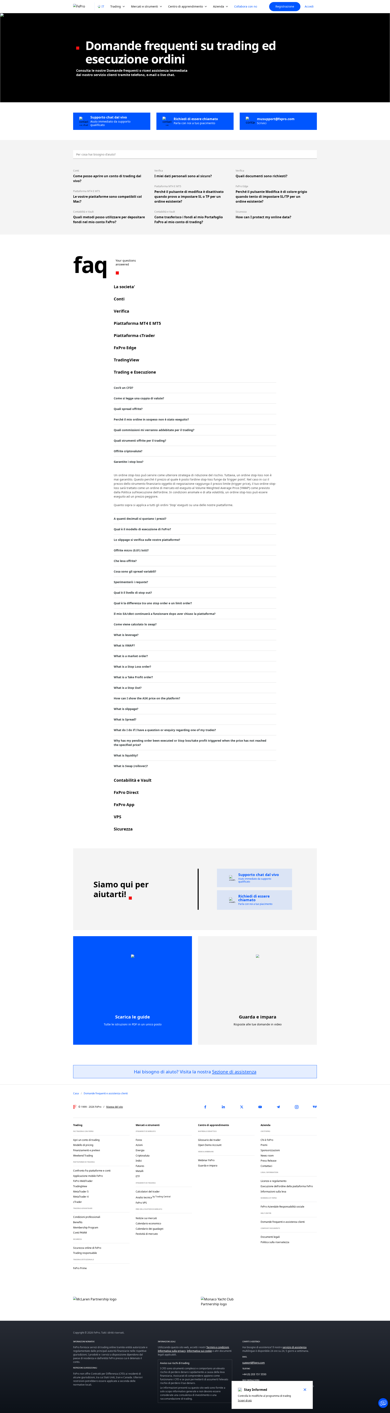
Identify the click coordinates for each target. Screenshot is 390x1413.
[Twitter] (242, 1107)
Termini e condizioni (217, 1347)
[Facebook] (205, 1107)
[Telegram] (278, 1107)
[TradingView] (315, 1107)
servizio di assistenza (295, 1347)
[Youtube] (260, 1107)
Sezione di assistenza (234, 1071)
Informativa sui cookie (199, 1351)
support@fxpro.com (253, 1362)
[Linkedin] (223, 1107)
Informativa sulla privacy (172, 1351)
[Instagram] (297, 1107)
